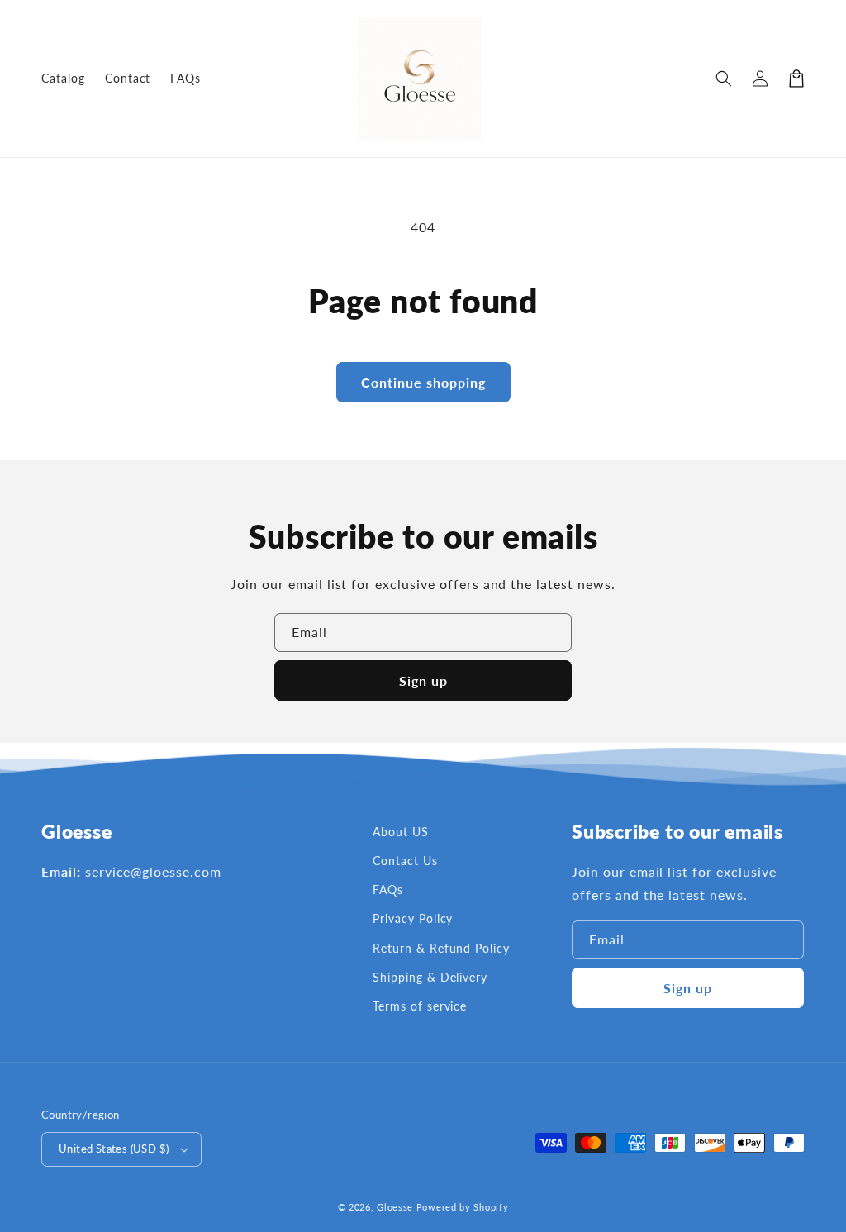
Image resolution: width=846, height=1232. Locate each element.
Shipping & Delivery (430, 977)
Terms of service (420, 1006)
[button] (724, 78)
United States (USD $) (114, 1148)
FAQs (388, 889)
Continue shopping (423, 382)
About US (401, 832)
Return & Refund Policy (441, 948)
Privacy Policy (413, 918)
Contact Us (405, 861)
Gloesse (395, 1206)
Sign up (423, 680)
